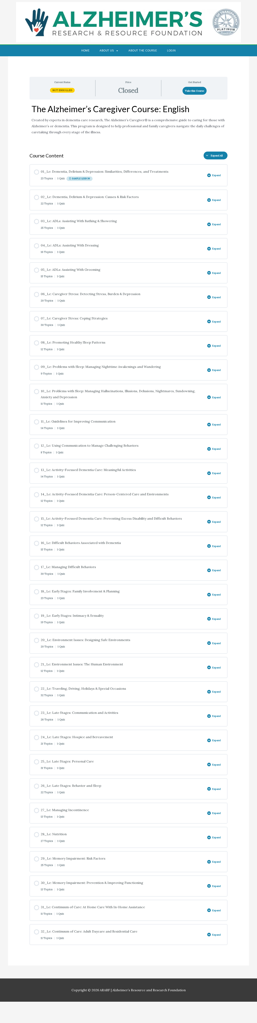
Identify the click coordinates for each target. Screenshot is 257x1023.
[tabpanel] (129, 124)
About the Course (142, 50)
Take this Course (194, 90)
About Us (107, 50)
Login (171, 50)
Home (85, 50)
